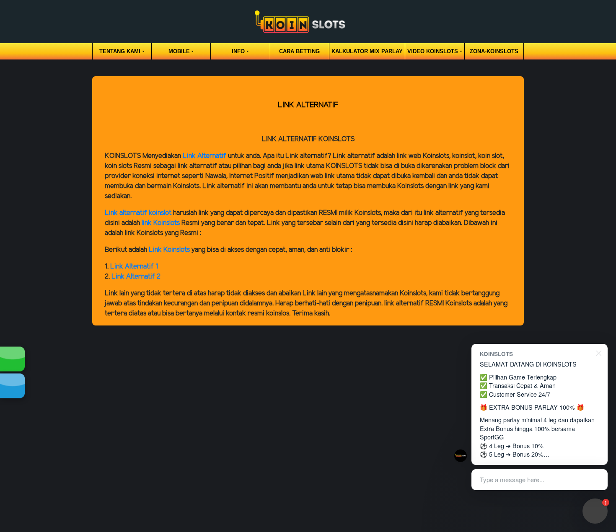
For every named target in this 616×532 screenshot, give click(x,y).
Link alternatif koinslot (138, 213)
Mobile (179, 51)
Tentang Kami (119, 51)
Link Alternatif (204, 156)
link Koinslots (161, 223)
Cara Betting (299, 51)
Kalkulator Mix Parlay (367, 51)
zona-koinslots (494, 51)
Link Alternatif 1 (134, 267)
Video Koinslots (432, 51)
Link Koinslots (169, 250)
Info (238, 51)
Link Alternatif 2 (135, 277)
